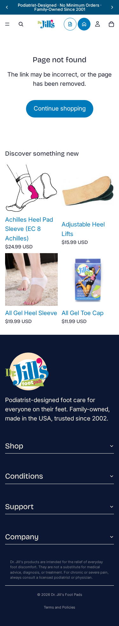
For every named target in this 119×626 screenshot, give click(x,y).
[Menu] (7, 24)
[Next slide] (112, 7)
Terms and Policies (59, 607)
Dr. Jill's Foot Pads (66, 594)
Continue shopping (60, 108)
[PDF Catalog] (70, 24)
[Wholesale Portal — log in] (84, 24)
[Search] (21, 24)
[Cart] (111, 24)
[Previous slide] (7, 7)
